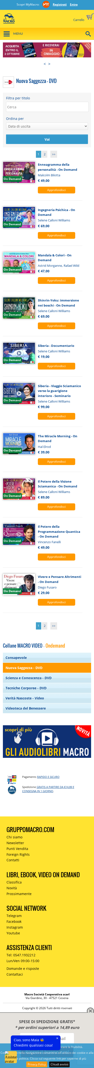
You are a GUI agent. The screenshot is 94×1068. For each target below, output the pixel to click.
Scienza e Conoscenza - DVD (29, 678)
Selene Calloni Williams (54, 220)
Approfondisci (56, 190)
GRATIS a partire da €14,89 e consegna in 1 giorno (48, 789)
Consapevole (16, 657)
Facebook (14, 921)
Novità (12, 888)
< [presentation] (45, 64)
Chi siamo (14, 837)
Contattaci (15, 974)
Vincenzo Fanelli (49, 542)
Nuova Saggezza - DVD (24, 667)
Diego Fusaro (47, 587)
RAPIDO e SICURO (48, 777)
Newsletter (15, 843)
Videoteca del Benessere (26, 708)
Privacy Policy (37, 1064)
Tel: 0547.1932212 (21, 955)
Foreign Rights (18, 854)
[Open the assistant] (11, 1057)
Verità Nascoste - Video (25, 698)
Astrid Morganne (50, 265)
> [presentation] (49, 64)
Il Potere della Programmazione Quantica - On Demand (59, 531)
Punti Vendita (17, 848)
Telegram (14, 915)
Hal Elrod (44, 447)
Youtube (13, 933)
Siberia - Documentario (56, 345)
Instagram (15, 927)
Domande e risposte (23, 968)
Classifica (14, 882)
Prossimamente (19, 893)
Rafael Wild (71, 265)
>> (53, 154)
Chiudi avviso (59, 1064)
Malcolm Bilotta (49, 175)
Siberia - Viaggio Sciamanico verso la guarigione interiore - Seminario (59, 391)
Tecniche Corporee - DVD (26, 688)
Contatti (13, 860)
